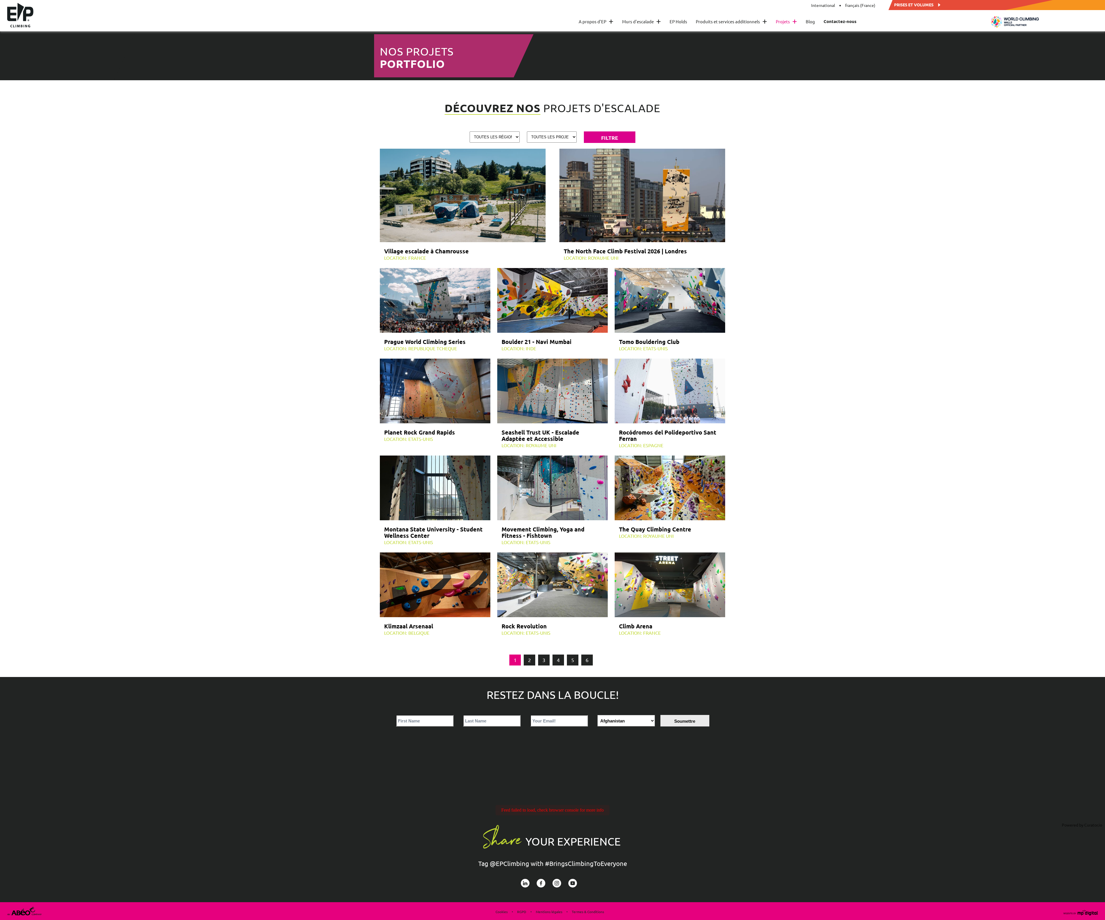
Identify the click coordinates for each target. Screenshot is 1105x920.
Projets (786, 21)
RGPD (521, 911)
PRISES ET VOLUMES (913, 4)
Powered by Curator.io (1082, 825)
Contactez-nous (840, 21)
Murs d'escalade (641, 21)
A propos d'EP (596, 21)
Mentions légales (549, 911)
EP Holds (678, 21)
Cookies (502, 911)
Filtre (609, 137)
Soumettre (684, 721)
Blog (810, 21)
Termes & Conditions (588, 911)
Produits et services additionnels (731, 21)
